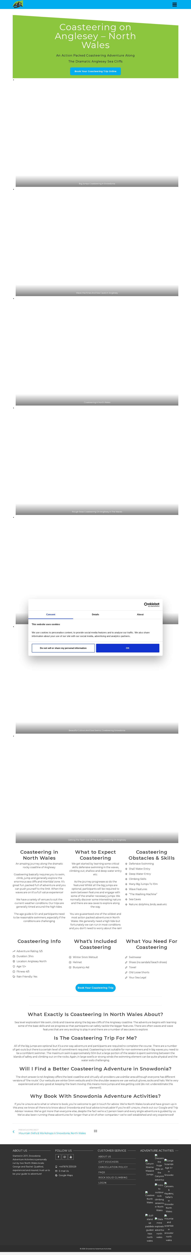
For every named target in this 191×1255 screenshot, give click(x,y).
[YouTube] (71, 1157)
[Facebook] (58, 1157)
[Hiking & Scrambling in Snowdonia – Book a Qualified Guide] (168, 1228)
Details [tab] (95, 614)
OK (127, 648)
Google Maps (66, 1175)
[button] (97, 132)
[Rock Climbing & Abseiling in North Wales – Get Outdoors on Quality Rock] (159, 1197)
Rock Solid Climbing (112, 1177)
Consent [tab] (50, 614)
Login (102, 1182)
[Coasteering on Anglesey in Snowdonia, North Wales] (149, 1197)
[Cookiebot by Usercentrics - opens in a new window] (146, 605)
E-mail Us (64, 1171)
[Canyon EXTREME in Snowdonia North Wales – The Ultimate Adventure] (149, 1167)
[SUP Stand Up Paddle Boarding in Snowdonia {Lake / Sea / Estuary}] (149, 1228)
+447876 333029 (67, 1166)
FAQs (101, 1172)
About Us (104, 1156)
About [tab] (140, 614)
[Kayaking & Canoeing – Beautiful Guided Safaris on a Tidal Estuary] (168, 1197)
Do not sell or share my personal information (63, 648)
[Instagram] (64, 1157)
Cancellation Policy (113, 1167)
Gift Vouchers (108, 1162)
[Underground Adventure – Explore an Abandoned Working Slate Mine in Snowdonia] (159, 1228)
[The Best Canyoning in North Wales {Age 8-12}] (159, 1168)
